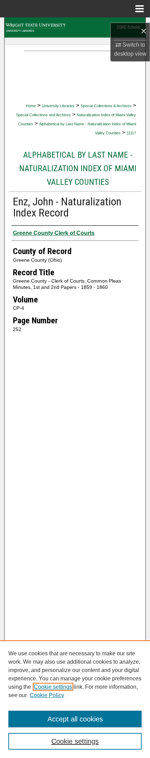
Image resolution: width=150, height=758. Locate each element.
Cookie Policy (47, 695)
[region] (75, 699)
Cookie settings (53, 687)
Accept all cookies (75, 719)
